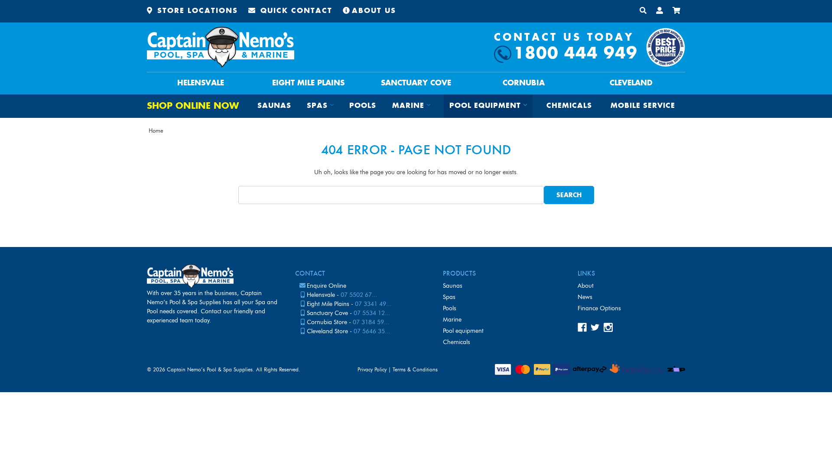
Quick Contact (294, 11)
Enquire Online (326, 285)
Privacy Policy (372, 369)
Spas (449, 297)
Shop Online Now (193, 106)
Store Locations (196, 11)
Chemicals (569, 106)
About (586, 285)
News (585, 297)
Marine (452, 319)
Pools (362, 106)
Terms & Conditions (415, 369)
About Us (374, 11)
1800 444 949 (575, 54)
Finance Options (599, 308)
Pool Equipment (463, 331)
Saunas (274, 106)
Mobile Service (643, 106)
